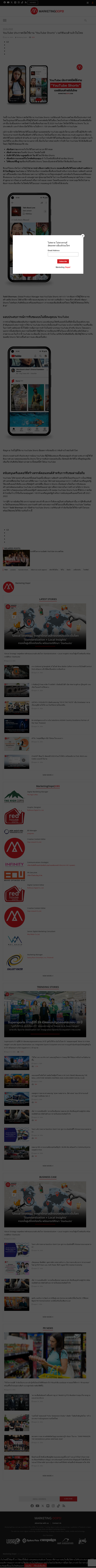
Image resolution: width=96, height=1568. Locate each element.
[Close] (83, 236)
